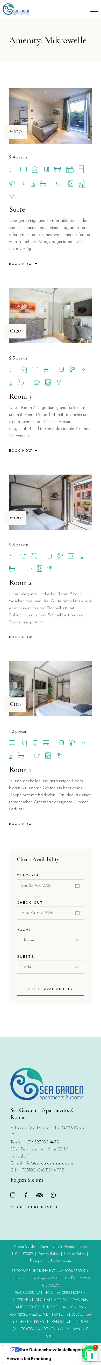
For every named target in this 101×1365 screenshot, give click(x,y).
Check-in (28, 875)
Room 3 (20, 396)
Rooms (24, 930)
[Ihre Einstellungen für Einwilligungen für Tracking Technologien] (92, 1356)
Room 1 (20, 769)
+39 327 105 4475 (42, 1142)
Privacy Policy (48, 1254)
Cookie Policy (74, 1254)
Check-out (30, 902)
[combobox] (50, 940)
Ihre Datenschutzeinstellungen (51, 1349)
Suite (17, 209)
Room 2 (20, 582)
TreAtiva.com (60, 1261)
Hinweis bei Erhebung (28, 1358)
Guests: (26, 956)
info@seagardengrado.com (48, 1163)
